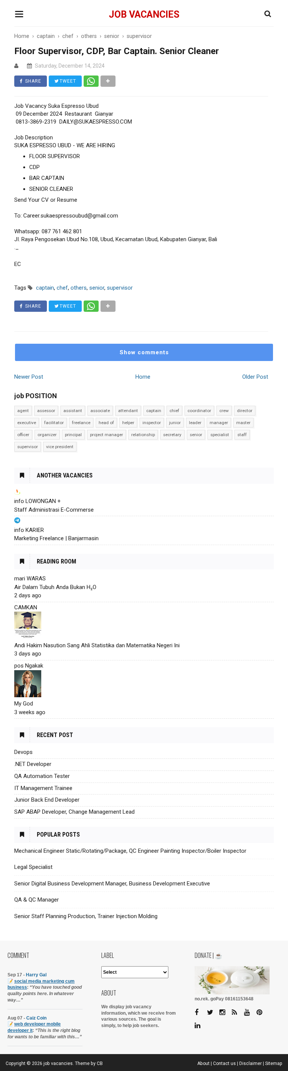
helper (128, 422)
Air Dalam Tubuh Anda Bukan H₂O (55, 587)
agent (23, 410)
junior (175, 422)
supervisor (27, 446)
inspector (151, 422)
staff (242, 434)
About (203, 1063)
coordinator (199, 410)
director (244, 410)
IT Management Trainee (43, 788)
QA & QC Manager (36, 899)
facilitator (54, 422)
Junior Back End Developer (47, 799)
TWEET (67, 81)
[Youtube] (249, 1012)
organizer (47, 434)
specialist (219, 434)
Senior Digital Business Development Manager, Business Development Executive (112, 883)
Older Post (255, 376)
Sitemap (273, 1063)
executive (26, 422)
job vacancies (144, 14)
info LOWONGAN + (37, 501)
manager (219, 422)
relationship (143, 434)
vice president (60, 446)
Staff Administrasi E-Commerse (54, 509)
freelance (81, 422)
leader (195, 422)
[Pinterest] (262, 1012)
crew (224, 410)
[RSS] (237, 1012)
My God (23, 703)
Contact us (224, 1063)
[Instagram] (225, 1012)
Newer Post (28, 376)
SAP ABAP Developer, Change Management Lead (74, 811)
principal (73, 434)
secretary (172, 434)
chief (174, 410)
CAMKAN (25, 607)
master (243, 422)
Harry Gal (36, 974)
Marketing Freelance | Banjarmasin (56, 538)
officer (23, 434)
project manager (106, 434)
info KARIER (29, 530)
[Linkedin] (200, 1025)
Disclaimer (250, 1063)
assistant (72, 410)
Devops (23, 752)
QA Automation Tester (42, 776)
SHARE (32, 81)
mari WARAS (30, 578)
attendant (128, 410)
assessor (46, 410)
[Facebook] (200, 1012)
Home (142, 376)
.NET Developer (32, 764)
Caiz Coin (36, 1018)
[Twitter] (212, 1012)
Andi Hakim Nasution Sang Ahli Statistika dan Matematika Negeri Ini (97, 645)
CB (100, 1063)
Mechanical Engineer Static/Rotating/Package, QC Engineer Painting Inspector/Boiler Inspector (130, 850)
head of (106, 422)
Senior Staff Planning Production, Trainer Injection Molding (86, 916)
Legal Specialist (33, 867)
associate (100, 410)
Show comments (144, 352)
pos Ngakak (28, 665)
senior (196, 434)
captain (153, 410)
